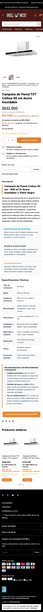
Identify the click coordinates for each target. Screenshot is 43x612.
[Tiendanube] (11, 602)
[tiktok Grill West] (18, 495)
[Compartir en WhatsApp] (3, 421)
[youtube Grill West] (13, 495)
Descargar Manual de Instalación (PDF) (21, 414)
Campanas (31, 83)
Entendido (33, 608)
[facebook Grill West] (8, 495)
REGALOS (18, 29)
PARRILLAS (28, 29)
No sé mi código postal (10, 174)
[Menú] (3, 15)
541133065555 (7, 503)
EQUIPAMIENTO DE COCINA (16, 83)
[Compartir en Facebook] (6, 421)
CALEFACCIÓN (7, 29)
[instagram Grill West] (3, 495)
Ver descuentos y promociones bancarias (21, 7)
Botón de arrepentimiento (20, 598)
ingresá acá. (6, 598)
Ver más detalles (7, 128)
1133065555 (6, 507)
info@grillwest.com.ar (10, 511)
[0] (40, 15)
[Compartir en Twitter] (10, 421)
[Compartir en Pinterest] (13, 421)
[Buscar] (38, 24)
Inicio (4, 83)
